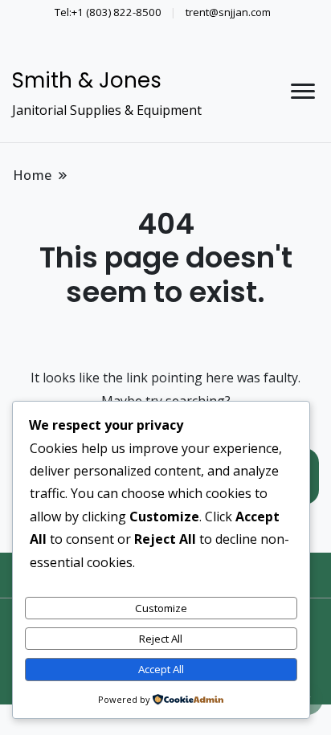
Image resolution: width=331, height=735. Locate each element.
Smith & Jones (86, 80)
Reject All (160, 638)
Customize (161, 608)
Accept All (161, 669)
